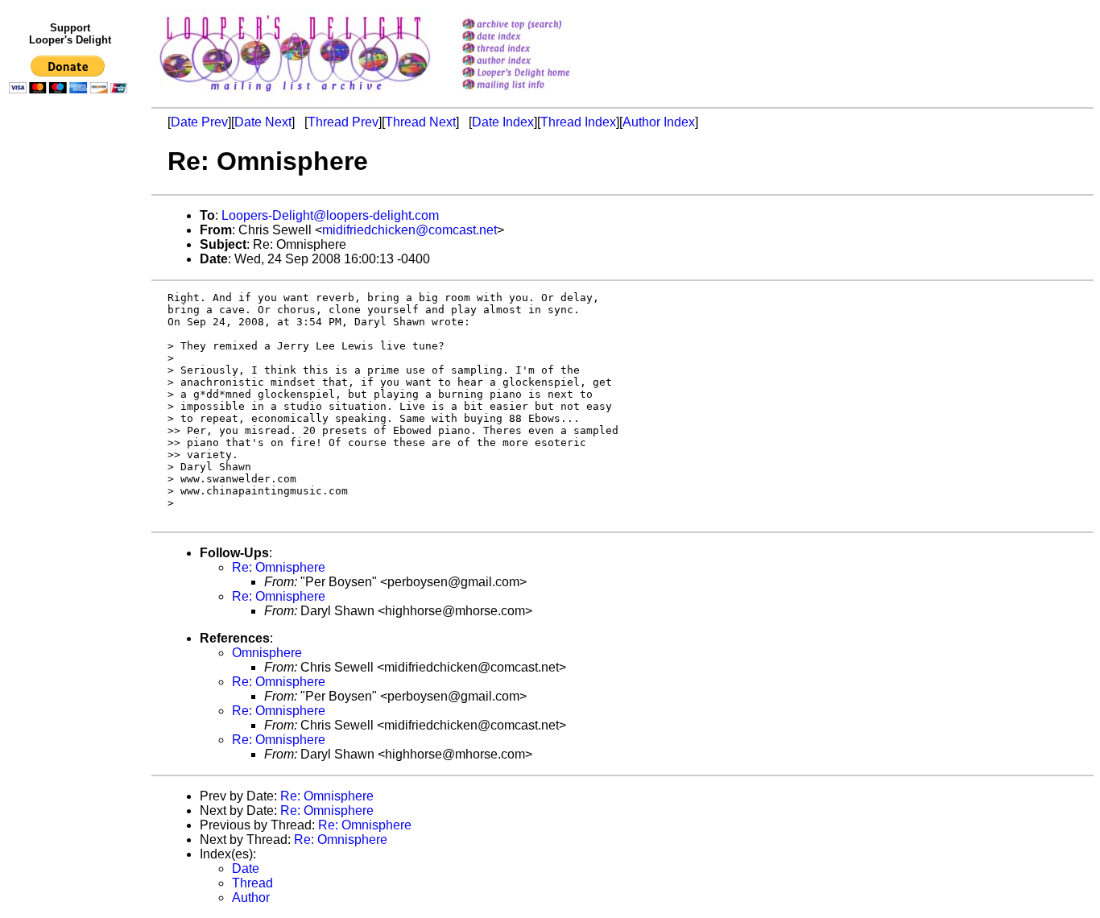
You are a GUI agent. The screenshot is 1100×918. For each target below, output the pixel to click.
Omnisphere (267, 653)
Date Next (263, 122)
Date (245, 868)
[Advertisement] (70, 432)
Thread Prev (343, 122)
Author (251, 897)
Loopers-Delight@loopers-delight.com (330, 215)
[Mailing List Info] (536, 94)
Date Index (503, 122)
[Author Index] (536, 61)
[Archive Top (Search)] (536, 25)
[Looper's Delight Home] (536, 74)
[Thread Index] (536, 49)
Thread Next (420, 122)
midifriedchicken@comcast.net (409, 230)
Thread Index (578, 122)
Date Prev (199, 122)
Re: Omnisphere (278, 567)
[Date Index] (536, 37)
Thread (252, 883)
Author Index (658, 122)
